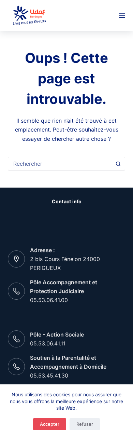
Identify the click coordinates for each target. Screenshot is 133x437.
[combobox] (60, 163)
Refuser (84, 424)
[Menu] (122, 15)
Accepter (49, 424)
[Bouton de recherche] (118, 163)
